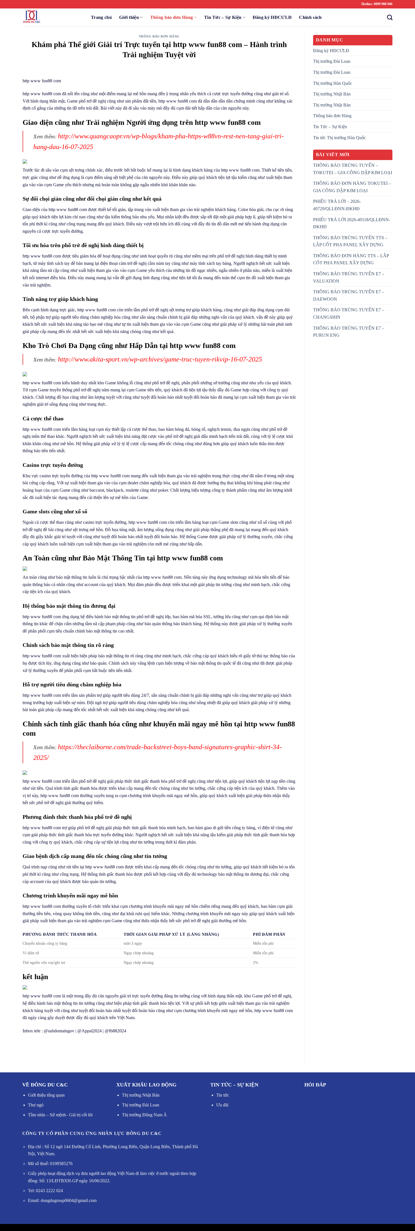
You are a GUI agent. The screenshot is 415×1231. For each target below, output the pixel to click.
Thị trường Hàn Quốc (332, 83)
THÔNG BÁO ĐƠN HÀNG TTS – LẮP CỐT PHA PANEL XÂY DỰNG (351, 259)
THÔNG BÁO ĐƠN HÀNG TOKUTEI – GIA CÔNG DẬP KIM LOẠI (352, 187)
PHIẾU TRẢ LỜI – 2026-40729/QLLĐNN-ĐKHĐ (337, 205)
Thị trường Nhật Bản (332, 94)
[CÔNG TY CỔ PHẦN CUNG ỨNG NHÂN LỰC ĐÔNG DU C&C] (51, 17)
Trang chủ (101, 17)
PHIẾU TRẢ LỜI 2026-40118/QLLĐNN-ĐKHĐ (351, 223)
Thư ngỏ (35, 1105)
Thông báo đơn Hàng (171, 17)
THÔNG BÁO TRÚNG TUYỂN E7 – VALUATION (348, 277)
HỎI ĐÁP (315, 1085)
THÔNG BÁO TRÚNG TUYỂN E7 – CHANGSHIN (348, 313)
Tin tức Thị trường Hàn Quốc (339, 137)
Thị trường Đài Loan (331, 61)
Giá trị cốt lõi (80, 1114)
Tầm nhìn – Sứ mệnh (47, 1114)
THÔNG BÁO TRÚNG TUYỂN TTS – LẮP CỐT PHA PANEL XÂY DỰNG (350, 241)
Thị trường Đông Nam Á (144, 1114)
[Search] (388, 17)
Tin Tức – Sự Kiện (222, 17)
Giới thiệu (129, 17)
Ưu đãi (222, 1105)
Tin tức (222, 1095)
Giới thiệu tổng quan (46, 1095)
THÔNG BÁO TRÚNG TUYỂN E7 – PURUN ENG (348, 332)
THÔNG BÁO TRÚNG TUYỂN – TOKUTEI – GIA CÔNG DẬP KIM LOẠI (352, 169)
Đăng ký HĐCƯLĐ (272, 17)
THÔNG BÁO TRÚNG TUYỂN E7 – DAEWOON (348, 295)
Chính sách (310, 17)
